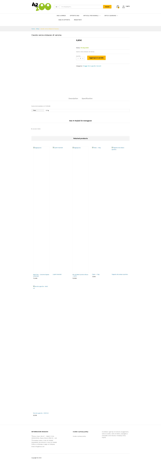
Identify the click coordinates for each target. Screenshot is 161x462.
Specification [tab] (87, 98)
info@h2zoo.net (39, 446)
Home (33, 28)
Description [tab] (73, 98)
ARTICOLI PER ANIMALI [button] (91, 15)
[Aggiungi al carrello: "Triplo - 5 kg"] (98, 271)
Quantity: (78, 56)
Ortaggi (85, 66)
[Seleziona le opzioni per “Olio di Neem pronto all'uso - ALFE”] (78, 271)
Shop (37, 28)
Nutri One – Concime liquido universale (41, 275)
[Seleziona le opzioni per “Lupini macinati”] (59, 271)
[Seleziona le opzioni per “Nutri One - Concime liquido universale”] (39, 271)
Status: (78, 47)
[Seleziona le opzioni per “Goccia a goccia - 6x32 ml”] (39, 410)
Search (107, 6)
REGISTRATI (78, 19)
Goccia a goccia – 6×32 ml (40, 413)
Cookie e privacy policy (79, 436)
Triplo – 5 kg (95, 274)
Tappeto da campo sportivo (120, 274)
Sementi (98, 66)
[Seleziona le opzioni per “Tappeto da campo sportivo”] (117, 271)
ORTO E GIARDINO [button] (110, 15)
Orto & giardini (92, 66)
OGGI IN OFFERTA (64, 19)
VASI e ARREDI (61, 15)
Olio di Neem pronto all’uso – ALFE (80, 275)
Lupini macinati (57, 274)
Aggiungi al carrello (96, 58)
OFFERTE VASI (74, 15)
